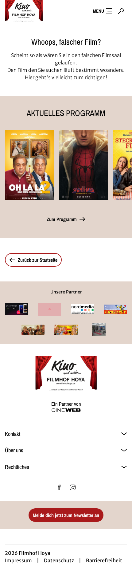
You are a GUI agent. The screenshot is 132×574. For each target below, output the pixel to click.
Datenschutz (59, 560)
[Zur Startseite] (35, 11)
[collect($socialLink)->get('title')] (59, 487)
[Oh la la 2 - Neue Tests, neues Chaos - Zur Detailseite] (29, 165)
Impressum (18, 560)
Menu (98, 11)
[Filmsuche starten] (121, 11)
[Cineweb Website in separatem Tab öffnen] (66, 410)
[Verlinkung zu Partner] (16, 309)
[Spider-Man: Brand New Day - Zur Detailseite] (83, 165)
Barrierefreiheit (104, 560)
